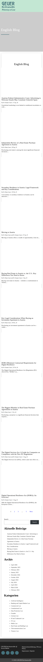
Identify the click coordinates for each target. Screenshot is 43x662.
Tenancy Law (15, 631)
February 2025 (15, 570)
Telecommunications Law (18, 628)
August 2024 (14, 580)
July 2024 (14, 582)
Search (6, 519)
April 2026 (14, 565)
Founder (13, 613)
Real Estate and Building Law (19, 626)
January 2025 (15, 572)
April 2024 (14, 585)
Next (31, 511)
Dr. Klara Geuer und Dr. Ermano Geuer (12, 235)
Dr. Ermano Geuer (7, 102)
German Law (14, 616)
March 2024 (14, 587)
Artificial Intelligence (17, 601)
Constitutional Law (16, 608)
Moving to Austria (12, 549)
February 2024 (15, 590)
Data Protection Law (17, 611)
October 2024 (15, 577)
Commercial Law (16, 606)
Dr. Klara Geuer (7, 147)
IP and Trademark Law (17, 618)
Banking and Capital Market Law (20, 603)
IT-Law (13, 621)
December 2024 (15, 575)
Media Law (14, 623)
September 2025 (15, 567)
